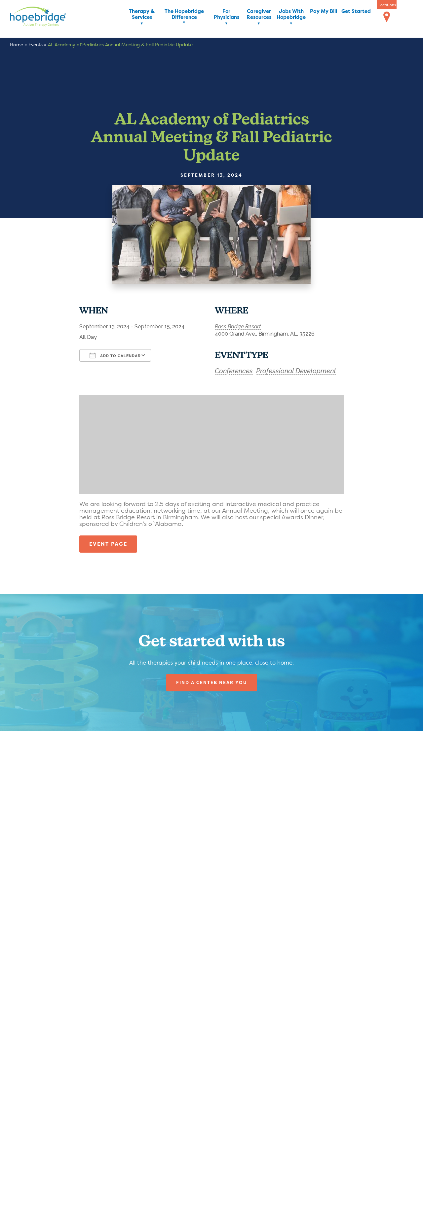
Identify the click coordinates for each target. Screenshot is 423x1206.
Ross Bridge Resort (238, 326)
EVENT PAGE (108, 543)
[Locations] (386, 17)
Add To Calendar (120, 356)
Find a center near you (211, 682)
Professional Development (296, 371)
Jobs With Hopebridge (291, 14)
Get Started (356, 11)
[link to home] (48, 18)
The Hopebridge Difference (184, 14)
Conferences (234, 371)
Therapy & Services (142, 14)
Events (35, 44)
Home (16, 44)
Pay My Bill (323, 11)
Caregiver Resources (259, 14)
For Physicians (226, 14)
